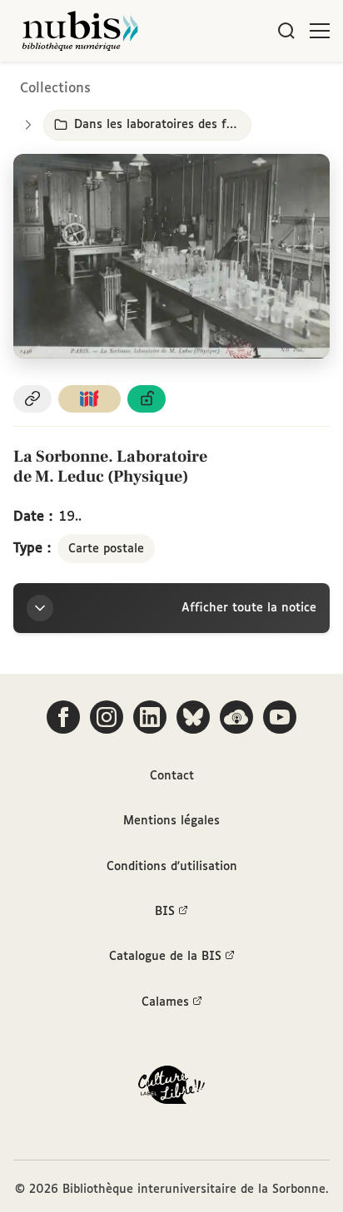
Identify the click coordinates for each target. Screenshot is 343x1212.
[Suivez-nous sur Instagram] (106, 717)
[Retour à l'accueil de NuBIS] (80, 31)
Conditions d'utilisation (172, 867)
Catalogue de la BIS (165, 956)
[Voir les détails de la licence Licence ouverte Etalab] (146, 399)
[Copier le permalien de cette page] (32, 399)
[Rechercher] (286, 31)
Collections (55, 89)
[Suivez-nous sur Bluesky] (193, 717)
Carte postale (106, 549)
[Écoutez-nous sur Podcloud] (236, 717)
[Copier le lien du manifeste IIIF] (90, 399)
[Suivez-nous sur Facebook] (63, 717)
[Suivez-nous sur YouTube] (279, 717)
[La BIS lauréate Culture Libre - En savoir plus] (171, 1088)
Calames (165, 1002)
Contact (172, 776)
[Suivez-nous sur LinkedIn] (150, 717)
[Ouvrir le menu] (320, 30)
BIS (165, 912)
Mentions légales (171, 821)
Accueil (260, 85)
